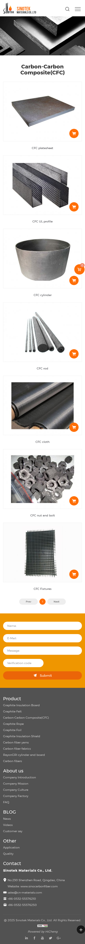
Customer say (12, 831)
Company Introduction (19, 777)
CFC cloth (42, 442)
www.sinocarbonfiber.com (39, 886)
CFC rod (42, 368)
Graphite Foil (12, 730)
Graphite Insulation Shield (21, 736)
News (7, 818)
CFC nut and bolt (42, 515)
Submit (46, 675)
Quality (8, 853)
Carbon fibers (12, 761)
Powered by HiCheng (43, 932)
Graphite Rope (13, 724)
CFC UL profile (42, 221)
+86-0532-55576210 (22, 898)
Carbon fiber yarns (16, 742)
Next (56, 601)
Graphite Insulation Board (21, 705)
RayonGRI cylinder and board (24, 755)
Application (11, 847)
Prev (28, 601)
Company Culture (15, 789)
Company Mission (15, 783)
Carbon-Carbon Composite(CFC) (26, 717)
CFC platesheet (42, 148)
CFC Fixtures (42, 589)
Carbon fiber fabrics (17, 748)
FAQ (6, 802)
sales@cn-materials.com (25, 892)
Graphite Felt (12, 711)
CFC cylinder (43, 295)
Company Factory (15, 796)
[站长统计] (42, 925)
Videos (8, 825)
